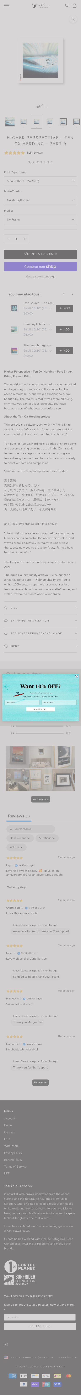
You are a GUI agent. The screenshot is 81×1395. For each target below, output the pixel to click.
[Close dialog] (76, 676)
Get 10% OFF (40, 709)
